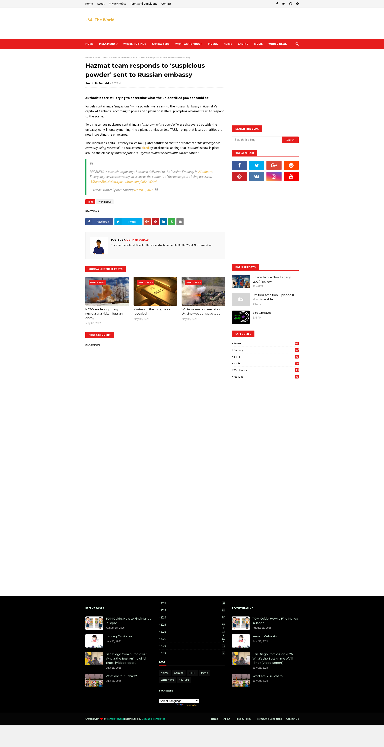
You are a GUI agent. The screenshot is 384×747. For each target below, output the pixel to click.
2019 (192, 653)
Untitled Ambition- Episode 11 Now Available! (273, 297)
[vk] (256, 176)
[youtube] (291, 176)
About (100, 4)
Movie (266, 363)
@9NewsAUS (98, 182)
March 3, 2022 (143, 190)
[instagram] (290, 4)
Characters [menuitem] (161, 44)
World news (101, 57)
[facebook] (277, 4)
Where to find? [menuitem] (134, 44)
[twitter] (283, 4)
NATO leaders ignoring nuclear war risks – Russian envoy (104, 313)
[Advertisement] (218, 23)
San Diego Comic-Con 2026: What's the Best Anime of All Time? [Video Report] (126, 658)
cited (145, 148)
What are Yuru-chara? (121, 676)
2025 (192, 610)
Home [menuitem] (89, 44)
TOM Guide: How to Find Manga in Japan (128, 621)
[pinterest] (297, 4)
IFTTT (266, 356)
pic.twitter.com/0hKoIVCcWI (137, 182)
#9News (112, 182)
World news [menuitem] (277, 44)
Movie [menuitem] (258, 44)
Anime (266, 343)
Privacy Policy (117, 4)
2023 (192, 624)
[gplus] (274, 165)
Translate (190, 705)
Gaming (266, 350)
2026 (192, 603)
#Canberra (205, 172)
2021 (192, 639)
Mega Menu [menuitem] (107, 44)
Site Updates (261, 312)
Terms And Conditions (143, 4)
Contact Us (292, 718)
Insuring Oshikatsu (119, 636)
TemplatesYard (115, 718)
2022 (192, 632)
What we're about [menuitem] (188, 44)
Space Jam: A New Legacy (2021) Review (271, 279)
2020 (192, 646)
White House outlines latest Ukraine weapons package (201, 311)
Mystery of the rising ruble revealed (152, 311)
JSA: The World (99, 19)
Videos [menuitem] (213, 44)
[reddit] (291, 165)
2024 (192, 617)
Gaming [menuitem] (243, 44)
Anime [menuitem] (228, 44)
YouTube (266, 376)
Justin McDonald (97, 83)
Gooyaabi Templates (153, 718)
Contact (166, 4)
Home (89, 4)
